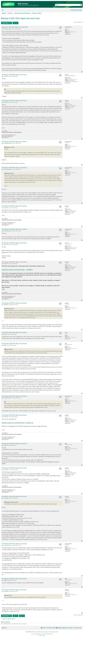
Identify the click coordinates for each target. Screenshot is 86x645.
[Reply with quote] (60, 27)
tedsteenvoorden (68, 26)
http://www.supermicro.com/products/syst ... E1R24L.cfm (17, 422)
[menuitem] (79, 10)
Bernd (66, 332)
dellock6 (66, 100)
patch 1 (23, 82)
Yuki (66, 343)
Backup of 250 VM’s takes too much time (20, 18)
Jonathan (6, 304)
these (3, 252)
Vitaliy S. (67, 74)
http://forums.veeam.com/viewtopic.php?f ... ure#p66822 (17, 269)
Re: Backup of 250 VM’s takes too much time (14, 74)
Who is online (5, 622)
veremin (66, 242)
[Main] (9, 3)
